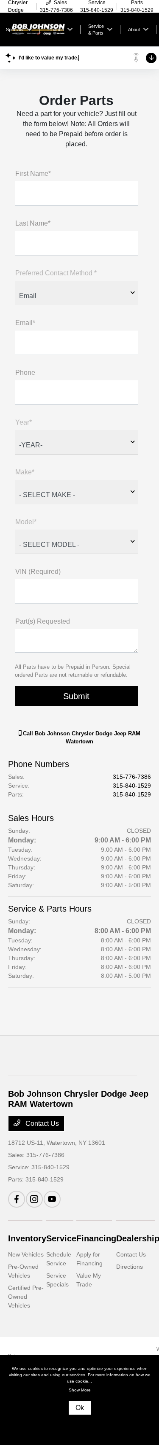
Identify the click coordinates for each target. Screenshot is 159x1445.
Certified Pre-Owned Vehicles (26, 1296)
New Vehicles (26, 1254)
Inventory (27, 1238)
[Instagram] (34, 1199)
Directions (129, 1266)
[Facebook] (16, 1199)
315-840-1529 (132, 785)
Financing (96, 1238)
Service (61, 1238)
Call (80, 737)
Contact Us (41, 1123)
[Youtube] (52, 1199)
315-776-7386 (132, 776)
